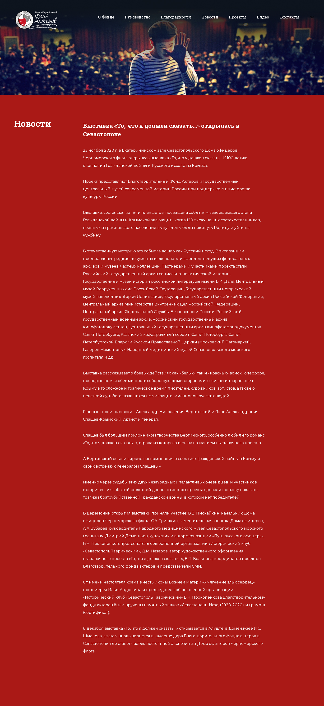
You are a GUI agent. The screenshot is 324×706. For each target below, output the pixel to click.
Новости (209, 16)
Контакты (289, 16)
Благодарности (176, 16)
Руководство (137, 16)
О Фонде (106, 16)
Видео (263, 16)
